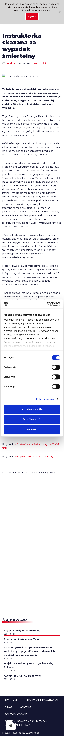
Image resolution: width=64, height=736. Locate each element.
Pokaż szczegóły (45, 399)
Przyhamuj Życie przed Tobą (21, 638)
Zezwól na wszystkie (32, 409)
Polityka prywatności (42, 700)
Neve (5, 732)
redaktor (11, 63)
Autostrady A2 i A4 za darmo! (22, 675)
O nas (8, 707)
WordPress (32, 732)
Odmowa (32, 429)
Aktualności (39, 63)
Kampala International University (34, 456)
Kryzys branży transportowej (22, 630)
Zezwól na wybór (32, 419)
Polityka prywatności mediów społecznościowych (26, 723)
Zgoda (32, 16)
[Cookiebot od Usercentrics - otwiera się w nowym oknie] (46, 304)
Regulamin (12, 700)
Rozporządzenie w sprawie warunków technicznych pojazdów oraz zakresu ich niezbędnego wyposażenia (29, 651)
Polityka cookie (16, 714)
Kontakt (25, 707)
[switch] (56, 367)
